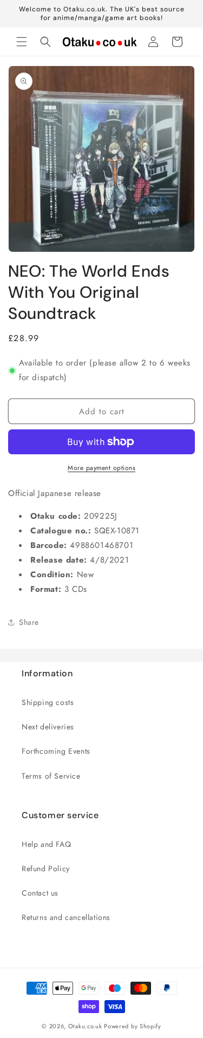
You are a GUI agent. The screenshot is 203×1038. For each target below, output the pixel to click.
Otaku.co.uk (85, 1026)
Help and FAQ (46, 844)
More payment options (101, 468)
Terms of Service (51, 776)
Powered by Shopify (132, 1026)
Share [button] (29, 622)
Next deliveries (48, 726)
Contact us (40, 892)
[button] (22, 42)
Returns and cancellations (66, 917)
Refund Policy (46, 868)
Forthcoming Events (56, 751)
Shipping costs (48, 702)
